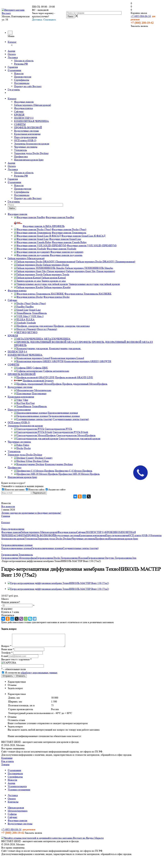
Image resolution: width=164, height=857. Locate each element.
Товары (5, 764)
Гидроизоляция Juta (125, 557)
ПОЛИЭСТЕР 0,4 (23, 117)
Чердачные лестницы (25, 146)
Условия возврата (17, 786)
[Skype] (30, 619)
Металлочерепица (17, 810)
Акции (11, 50)
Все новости (8, 506)
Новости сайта (36, 489)
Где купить (14, 89)
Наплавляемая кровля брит (29, 159)
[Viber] (21, 619)
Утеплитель (20, 150)
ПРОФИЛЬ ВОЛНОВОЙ (28, 127)
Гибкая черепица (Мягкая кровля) (32, 105)
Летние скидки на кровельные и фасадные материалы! (31, 512)
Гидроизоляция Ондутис (100, 557)
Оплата (12, 54)
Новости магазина (14, 489)
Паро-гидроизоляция (25, 137)
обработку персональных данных (39, 672)
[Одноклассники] (80, 496)
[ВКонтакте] (75, 496)
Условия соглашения (19, 789)
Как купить (7, 761)
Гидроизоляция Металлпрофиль (18, 557)
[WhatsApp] (26, 619)
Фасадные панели (24, 101)
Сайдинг (19, 111)
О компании (14, 70)
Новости (19, 73)
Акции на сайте (57, 489)
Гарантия (13, 67)
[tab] (85, 681)
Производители (22, 76)
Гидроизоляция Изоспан (73, 557)
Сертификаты (21, 79)
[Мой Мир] (84, 496)
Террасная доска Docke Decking (31, 153)
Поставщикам (21, 83)
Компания (6, 758)
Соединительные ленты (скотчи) (80, 548)
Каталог (12, 41)
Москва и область (23, 60)
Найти (12, 208)
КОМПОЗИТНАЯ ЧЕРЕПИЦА (31, 121)
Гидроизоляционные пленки (47, 548)
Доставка (13, 57)
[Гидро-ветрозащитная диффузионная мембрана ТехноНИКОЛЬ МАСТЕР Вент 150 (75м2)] (58, 583)
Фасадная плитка (23, 108)
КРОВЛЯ (19, 114)
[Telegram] (35, 619)
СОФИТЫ (20, 124)
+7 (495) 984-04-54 (141, 16)
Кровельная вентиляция (27, 133)
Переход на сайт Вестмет (27, 86)
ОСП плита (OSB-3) (25, 140)
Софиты (12, 813)
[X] (89, 496)
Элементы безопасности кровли (31, 143)
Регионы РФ (21, 63)
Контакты (13, 801)
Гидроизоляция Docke (48, 557)
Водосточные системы (26, 130)
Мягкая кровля (16, 807)
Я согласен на (31, 672)
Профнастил (21, 156)
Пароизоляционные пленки (16, 548)
